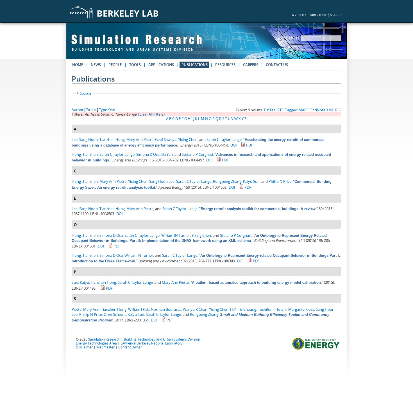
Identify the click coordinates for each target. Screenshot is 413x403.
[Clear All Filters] (151, 114)
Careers (250, 64)
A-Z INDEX (299, 15)
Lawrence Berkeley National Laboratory (151, 343)
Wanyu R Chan (195, 309)
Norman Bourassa (166, 309)
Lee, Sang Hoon (85, 139)
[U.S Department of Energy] (316, 349)
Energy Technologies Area (96, 343)
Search (292, 37)
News (96, 64)
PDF (249, 145)
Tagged (291, 109)
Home (77, 64)
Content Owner (130, 347)
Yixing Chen (188, 139)
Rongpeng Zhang (227, 181)
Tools (135, 64)
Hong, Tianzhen (85, 154)
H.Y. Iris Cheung (243, 309)
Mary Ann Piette (139, 139)
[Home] (136, 45)
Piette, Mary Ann (85, 309)
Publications (194, 64)
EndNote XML (322, 109)
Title (89, 109)
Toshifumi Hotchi (272, 309)
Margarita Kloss (301, 309)
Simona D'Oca (148, 154)
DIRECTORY (318, 15)
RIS (338, 109)
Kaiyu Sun (251, 181)
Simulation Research (104, 339)
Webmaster (105, 347)
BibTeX (270, 109)
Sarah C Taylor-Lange (224, 139)
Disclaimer (84, 347)
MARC (304, 109)
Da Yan (167, 154)
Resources (225, 64)
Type (103, 109)
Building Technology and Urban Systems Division (162, 339)
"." (258, 208)
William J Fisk (138, 309)
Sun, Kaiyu (80, 282)
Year (111, 109)
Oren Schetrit (115, 314)
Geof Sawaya (165, 139)
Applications (161, 64)
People (115, 64)
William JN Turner (175, 235)
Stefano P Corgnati (197, 154)
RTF (280, 109)
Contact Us (277, 64)
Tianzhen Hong (112, 139)
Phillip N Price (280, 181)
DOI (233, 145)
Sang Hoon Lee (161, 181)
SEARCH (336, 15)
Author (77, 109)
